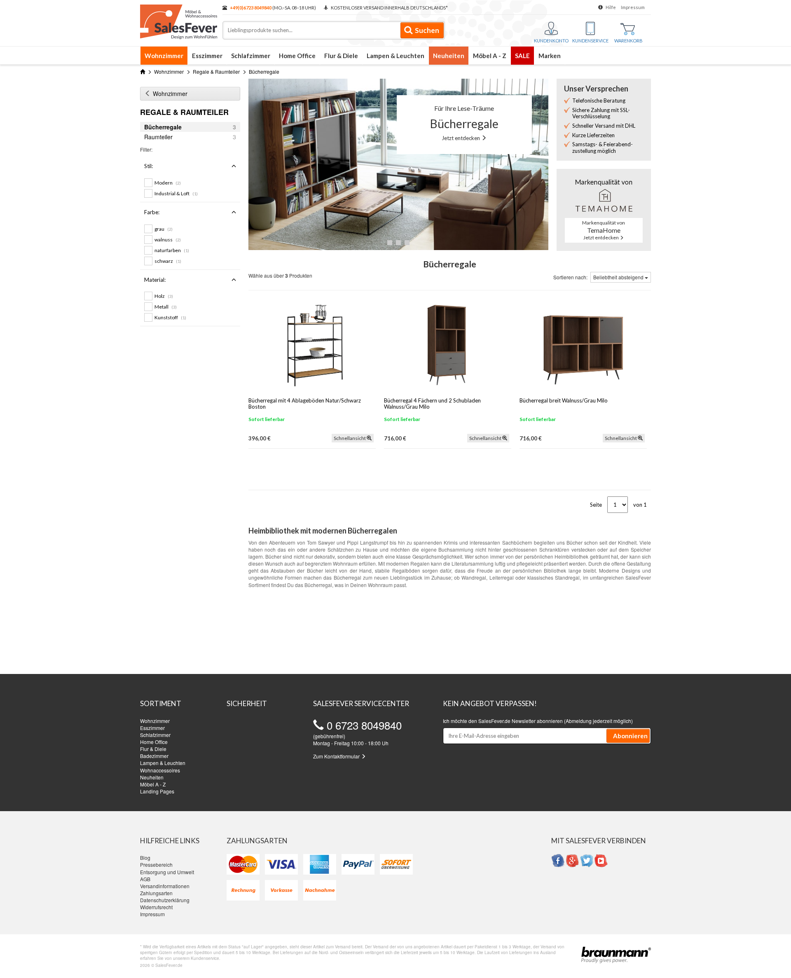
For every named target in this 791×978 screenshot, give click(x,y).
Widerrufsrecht (156, 906)
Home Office (297, 55)
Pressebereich (156, 864)
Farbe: (151, 212)
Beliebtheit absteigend (619, 277)
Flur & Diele (341, 55)
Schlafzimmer (250, 55)
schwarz (167, 261)
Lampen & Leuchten (395, 55)
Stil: (148, 166)
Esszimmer (207, 55)
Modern (167, 183)
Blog (145, 857)
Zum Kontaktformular (337, 756)
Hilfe (611, 7)
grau (163, 229)
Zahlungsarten (156, 892)
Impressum (633, 7)
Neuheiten (448, 55)
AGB (145, 878)
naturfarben (171, 250)
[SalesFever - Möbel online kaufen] (177, 20)
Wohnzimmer (164, 55)
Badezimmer (154, 755)
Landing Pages (157, 791)
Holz (163, 296)
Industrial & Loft (176, 193)
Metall (165, 307)
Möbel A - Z (489, 55)
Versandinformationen (165, 885)
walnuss (167, 239)
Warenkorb (628, 40)
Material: (155, 279)
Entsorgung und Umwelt (167, 871)
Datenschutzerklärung (165, 899)
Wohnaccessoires (160, 770)
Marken (549, 55)
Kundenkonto (551, 40)
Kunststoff (170, 317)
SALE (522, 55)
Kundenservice (590, 40)
